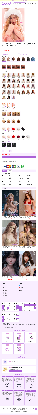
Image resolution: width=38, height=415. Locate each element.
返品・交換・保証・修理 (15, 409)
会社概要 (4, 408)
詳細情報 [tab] (4, 170)
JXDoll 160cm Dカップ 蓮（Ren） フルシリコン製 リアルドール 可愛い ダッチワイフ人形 (27, 247)
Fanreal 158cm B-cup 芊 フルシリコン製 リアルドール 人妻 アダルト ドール (10, 247)
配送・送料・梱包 (31, 408)
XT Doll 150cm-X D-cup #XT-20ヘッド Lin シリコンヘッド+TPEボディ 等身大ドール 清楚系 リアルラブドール (10, 277)
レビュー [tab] (9, 170)
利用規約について (25, 408)
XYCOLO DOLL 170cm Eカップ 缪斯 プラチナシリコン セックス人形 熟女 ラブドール (27, 217)
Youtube (22, 287)
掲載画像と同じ (5, 54)
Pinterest (21, 288)
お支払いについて (9, 408)
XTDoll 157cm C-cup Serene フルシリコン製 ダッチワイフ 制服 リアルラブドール (27, 277)
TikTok (21, 290)
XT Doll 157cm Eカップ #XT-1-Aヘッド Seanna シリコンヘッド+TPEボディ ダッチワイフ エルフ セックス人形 (10, 217)
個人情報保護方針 (23, 409)
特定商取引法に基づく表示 (17, 408)
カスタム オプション (24, 54)
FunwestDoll (6, 46)
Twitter (21, 285)
